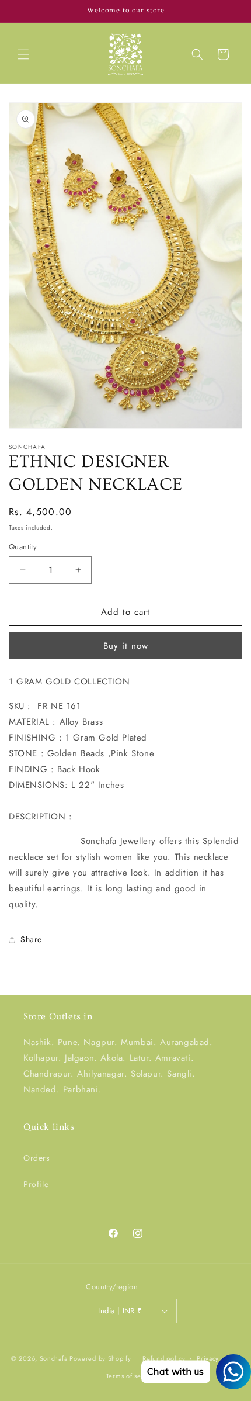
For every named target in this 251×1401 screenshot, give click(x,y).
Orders (36, 1158)
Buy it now (125, 645)
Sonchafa (54, 1357)
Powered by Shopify (100, 1357)
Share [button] (31, 939)
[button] (23, 54)
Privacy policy (218, 1358)
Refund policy (163, 1358)
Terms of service (131, 1376)
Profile (35, 1184)
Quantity (23, 546)
